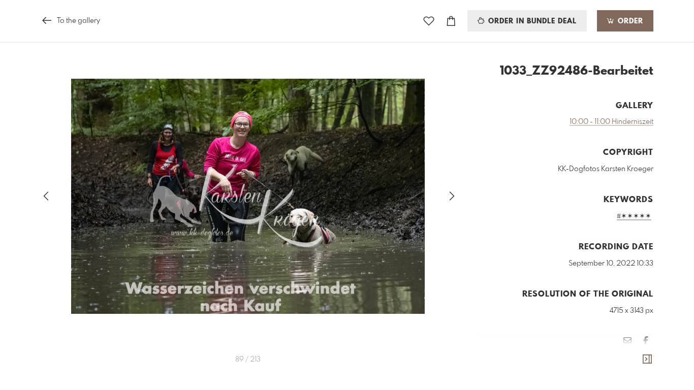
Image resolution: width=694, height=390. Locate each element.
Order (629, 21)
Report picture (632, 356)
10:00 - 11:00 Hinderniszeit (611, 121)
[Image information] (647, 359)
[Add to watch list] (429, 21)
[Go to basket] (451, 21)
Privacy (643, 370)
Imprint (616, 370)
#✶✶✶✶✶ (634, 216)
